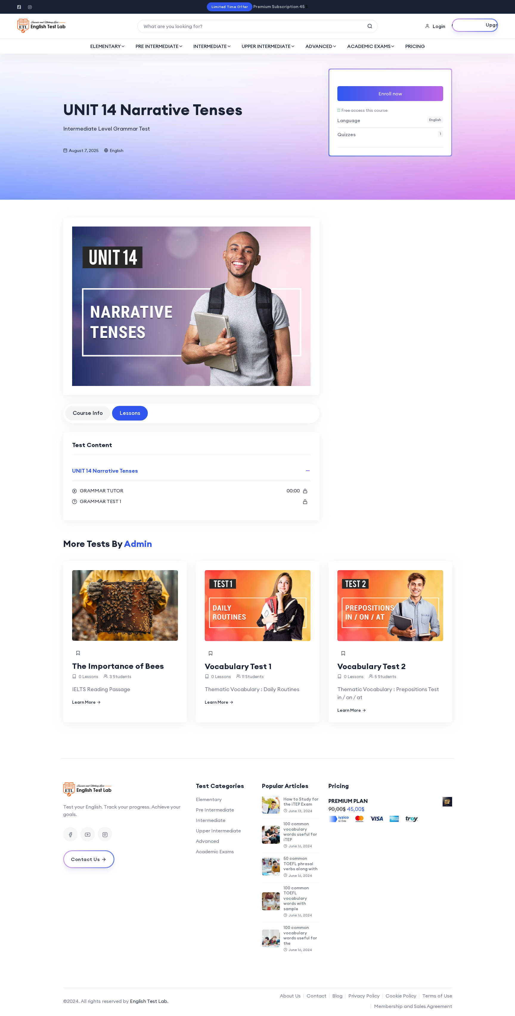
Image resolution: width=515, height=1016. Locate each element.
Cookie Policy (401, 996)
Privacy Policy (364, 996)
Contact (316, 996)
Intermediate (210, 820)
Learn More (84, 702)
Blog (337, 996)
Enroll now (390, 94)
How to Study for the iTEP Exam (301, 801)
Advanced (207, 841)
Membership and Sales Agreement (413, 1006)
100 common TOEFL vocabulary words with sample (296, 898)
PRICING (415, 46)
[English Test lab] (41, 26)
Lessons (130, 412)
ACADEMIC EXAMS (368, 46)
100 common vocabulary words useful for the (300, 935)
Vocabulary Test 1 (238, 666)
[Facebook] (70, 834)
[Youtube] (87, 834)
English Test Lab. (149, 1001)
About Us (290, 996)
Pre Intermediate (215, 810)
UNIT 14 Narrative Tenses (105, 470)
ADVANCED (318, 46)
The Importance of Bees (118, 666)
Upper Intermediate (218, 831)
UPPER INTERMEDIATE (266, 46)
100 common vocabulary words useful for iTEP (300, 831)
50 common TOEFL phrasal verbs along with (300, 863)
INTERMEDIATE (210, 46)
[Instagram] (105, 834)
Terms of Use (437, 996)
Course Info (88, 412)
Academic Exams (215, 851)
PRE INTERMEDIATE (157, 46)
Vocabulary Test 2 (371, 666)
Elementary (209, 799)
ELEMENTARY (105, 46)
